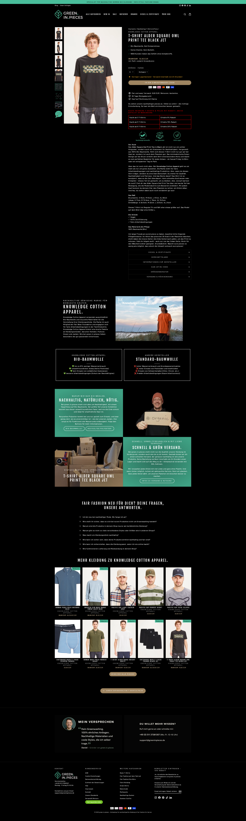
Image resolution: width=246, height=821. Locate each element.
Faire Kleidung (125, 782)
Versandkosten (149, 61)
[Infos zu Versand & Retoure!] (157, 462)
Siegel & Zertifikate (149, 14)
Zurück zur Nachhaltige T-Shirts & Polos (124, 690)
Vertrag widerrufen (94, 802)
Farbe (141, 68)
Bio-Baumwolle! (74, 428)
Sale (115, 14)
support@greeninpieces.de (64, 793)
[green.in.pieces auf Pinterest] (163, 797)
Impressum (89, 789)
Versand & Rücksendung (160, 277)
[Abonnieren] (180, 791)
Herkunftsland (160, 257)
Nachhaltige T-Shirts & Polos (147, 29)
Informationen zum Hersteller (160, 262)
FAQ (86, 786)
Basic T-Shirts (125, 773)
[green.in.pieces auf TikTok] (167, 797)
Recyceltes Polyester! (100, 428)
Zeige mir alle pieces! (123, 674)
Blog (56, 5)
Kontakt (88, 792)
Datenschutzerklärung (93, 779)
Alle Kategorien (93, 14)
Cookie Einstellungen (92, 776)
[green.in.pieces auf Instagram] (156, 797)
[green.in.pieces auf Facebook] (159, 797)
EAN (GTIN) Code (159, 267)
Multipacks (124, 792)
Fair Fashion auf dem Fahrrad (130, 776)
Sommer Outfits (125, 798)
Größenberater (160, 272)
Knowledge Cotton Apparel (143, 32)
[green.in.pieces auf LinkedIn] (171, 797)
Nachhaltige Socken (127, 795)
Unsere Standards (91, 795)
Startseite (132, 29)
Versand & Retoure (91, 798)
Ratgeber (124, 14)
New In (107, 14)
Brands (134, 14)
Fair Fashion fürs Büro (128, 779)
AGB (86, 773)
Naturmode (124, 789)
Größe (132, 68)
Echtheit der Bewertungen (94, 782)
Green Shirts (124, 786)
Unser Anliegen (65, 5)
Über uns (166, 14)
